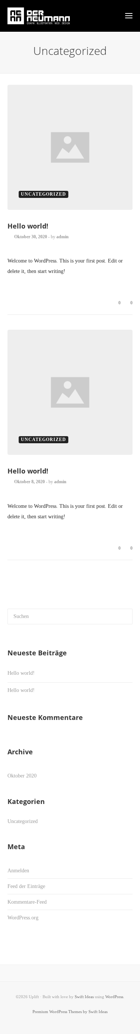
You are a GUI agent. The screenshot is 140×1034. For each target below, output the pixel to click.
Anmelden (18, 870)
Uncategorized (22, 821)
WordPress (114, 996)
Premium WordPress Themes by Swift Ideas (70, 1011)
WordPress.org (22, 917)
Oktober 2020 (22, 776)
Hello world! (27, 225)
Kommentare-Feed (27, 902)
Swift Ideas (84, 996)
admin (62, 236)
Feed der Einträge (26, 886)
